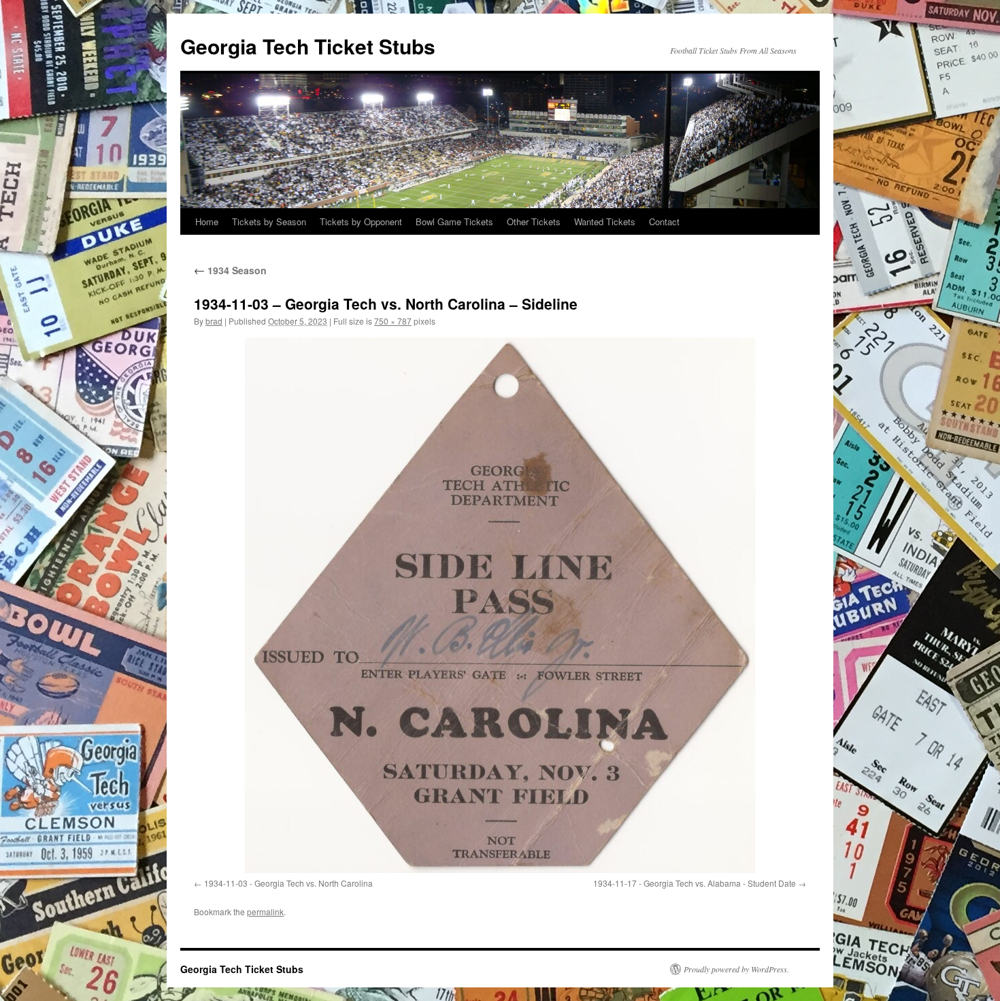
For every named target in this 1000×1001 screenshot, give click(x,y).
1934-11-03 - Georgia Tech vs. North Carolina (288, 883)
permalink (265, 911)
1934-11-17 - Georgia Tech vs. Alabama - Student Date (694, 883)
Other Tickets (534, 221)
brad (213, 321)
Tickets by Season (269, 221)
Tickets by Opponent (361, 221)
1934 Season (230, 270)
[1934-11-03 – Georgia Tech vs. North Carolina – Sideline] (500, 605)
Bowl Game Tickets (454, 221)
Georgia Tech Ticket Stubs (307, 46)
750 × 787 (393, 321)
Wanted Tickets (604, 221)
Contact (664, 221)
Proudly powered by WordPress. (736, 969)
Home (206, 221)
